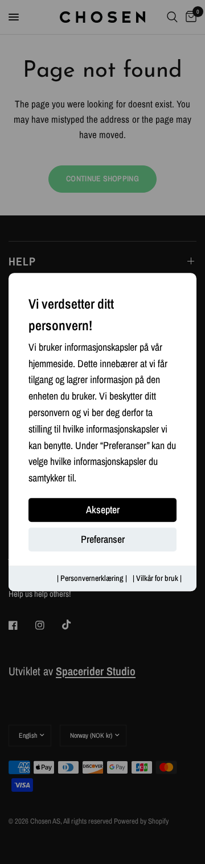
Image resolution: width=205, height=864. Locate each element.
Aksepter (103, 509)
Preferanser (103, 539)
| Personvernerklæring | (92, 578)
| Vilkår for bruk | (157, 578)
